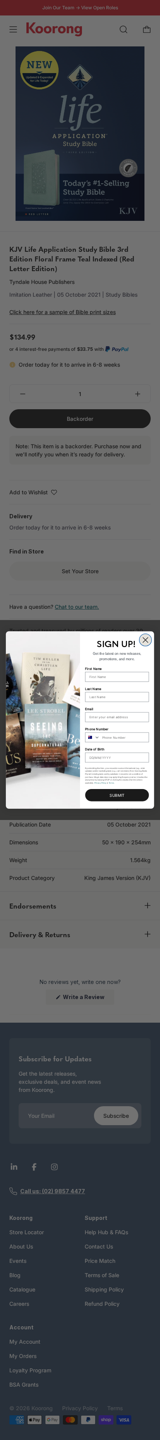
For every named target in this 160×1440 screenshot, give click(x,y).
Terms (111, 783)
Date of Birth (94, 749)
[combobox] (92, 737)
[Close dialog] (145, 640)
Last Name (93, 688)
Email (89, 709)
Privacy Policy (100, 783)
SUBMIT (117, 795)
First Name (93, 668)
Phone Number (96, 729)
